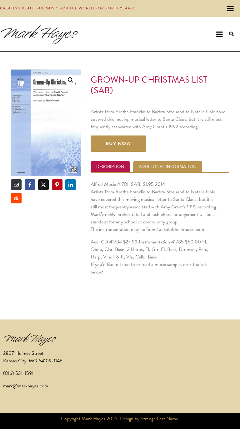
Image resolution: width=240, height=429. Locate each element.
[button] (70, 80)
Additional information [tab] (168, 166)
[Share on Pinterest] (57, 184)
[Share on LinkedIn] (70, 184)
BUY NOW (118, 143)
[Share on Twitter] (43, 184)
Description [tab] (110, 166)
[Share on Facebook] (30, 184)
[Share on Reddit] (16, 198)
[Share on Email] (16, 184)
